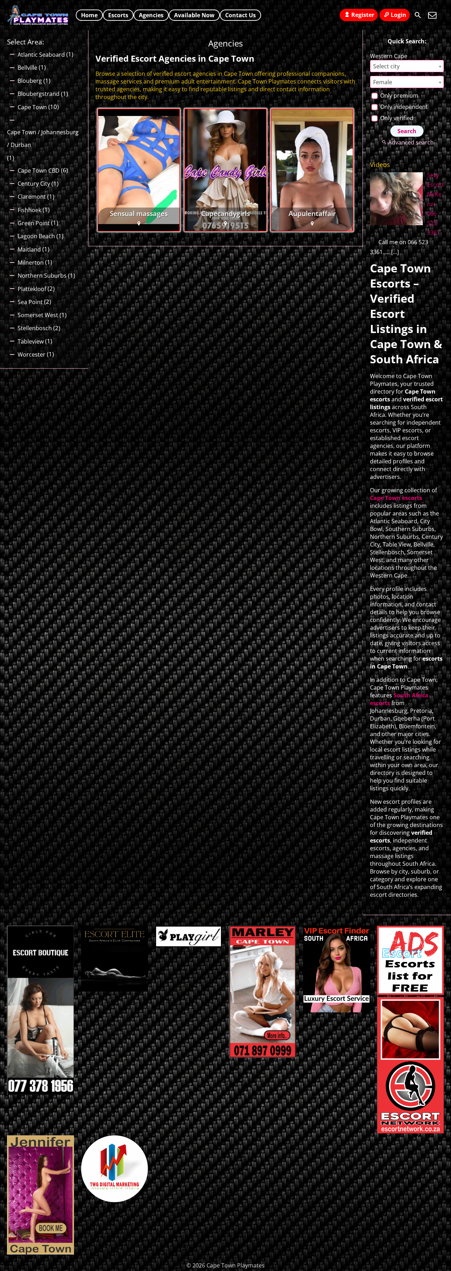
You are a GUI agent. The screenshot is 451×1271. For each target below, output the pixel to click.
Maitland (29, 249)
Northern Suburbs (42, 275)
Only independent (403, 107)
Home (89, 15)
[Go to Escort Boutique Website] (40, 1093)
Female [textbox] (382, 82)
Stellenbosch (35, 328)
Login (398, 15)
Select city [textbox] (386, 66)
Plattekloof (32, 289)
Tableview (31, 341)
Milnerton (31, 262)
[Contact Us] (432, 15)
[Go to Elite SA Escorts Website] (262, 1056)
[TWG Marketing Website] (114, 1200)
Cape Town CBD (39, 170)
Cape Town (32, 107)
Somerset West (38, 315)
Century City (34, 183)
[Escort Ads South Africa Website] (410, 993)
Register (362, 15)
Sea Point (30, 302)
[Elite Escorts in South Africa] (114, 989)
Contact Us (240, 15)
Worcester (31, 354)
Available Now (194, 15)
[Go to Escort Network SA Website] (410, 1131)
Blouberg (30, 81)
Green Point (34, 223)
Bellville (27, 68)
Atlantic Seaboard (41, 54)
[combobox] (407, 66)
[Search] (418, 15)
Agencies (151, 15)
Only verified (396, 118)
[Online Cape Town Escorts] (40, 1252)
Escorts (118, 15)
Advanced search (410, 142)
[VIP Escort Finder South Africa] (336, 1010)
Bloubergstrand (39, 94)
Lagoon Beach (36, 236)
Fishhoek (29, 210)
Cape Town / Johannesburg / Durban (43, 138)
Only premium (398, 95)
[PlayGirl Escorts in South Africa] (188, 945)
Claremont (32, 196)
